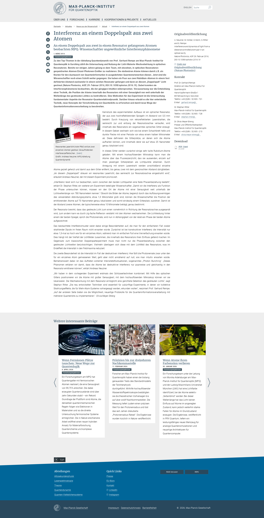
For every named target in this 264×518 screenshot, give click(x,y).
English (188, 7)
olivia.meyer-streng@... (191, 134)
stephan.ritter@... (188, 117)
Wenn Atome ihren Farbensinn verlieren (176, 362)
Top (62, 459)
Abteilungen (62, 471)
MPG (197, 472)
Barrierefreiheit (149, 508)
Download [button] (181, 141)
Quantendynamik (62, 490)
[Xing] (48, 58)
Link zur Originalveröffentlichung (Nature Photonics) (188, 67)
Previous (55, 382)
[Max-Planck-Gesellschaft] (59, 508)
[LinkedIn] (48, 40)
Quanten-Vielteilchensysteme (68, 494)
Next (209, 382)
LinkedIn (113, 490)
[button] (98, 141)
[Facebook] (48, 33)
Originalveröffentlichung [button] (190, 34)
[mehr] (79, 153)
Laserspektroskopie (63, 481)
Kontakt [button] (179, 77)
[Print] (48, 71)
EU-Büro (111, 481)
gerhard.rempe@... (189, 102)
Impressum (113, 508)
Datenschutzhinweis (131, 508)
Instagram (114, 494)
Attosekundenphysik (64, 476)
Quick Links (114, 471)
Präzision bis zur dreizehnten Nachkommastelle (131, 362)
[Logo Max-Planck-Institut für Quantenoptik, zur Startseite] (105, 8)
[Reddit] (48, 46)
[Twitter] (48, 52)
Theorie (58, 485)
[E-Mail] (48, 64)
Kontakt (110, 485)
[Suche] (209, 7)
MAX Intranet (172, 472)
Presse (110, 476)
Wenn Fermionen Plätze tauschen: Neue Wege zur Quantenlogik (78, 363)
